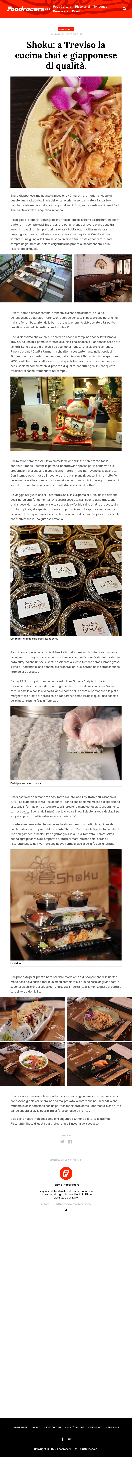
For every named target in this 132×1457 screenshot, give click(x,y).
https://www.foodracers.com (74, 1204)
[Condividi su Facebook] (70, 1142)
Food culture (74, 34)
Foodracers (64, 1449)
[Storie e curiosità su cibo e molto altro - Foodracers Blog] (29, 9)
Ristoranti (82, 6)
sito (26, 811)
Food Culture (62, 6)
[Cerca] (124, 9)
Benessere (61, 11)
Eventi (76, 11)
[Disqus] (66, 1272)
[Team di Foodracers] (66, 1173)
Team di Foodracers (66, 1184)
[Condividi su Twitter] (62, 1142)
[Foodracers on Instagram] (69, 1439)
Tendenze (100, 6)
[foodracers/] (66, 1211)
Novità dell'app (75, 1427)
